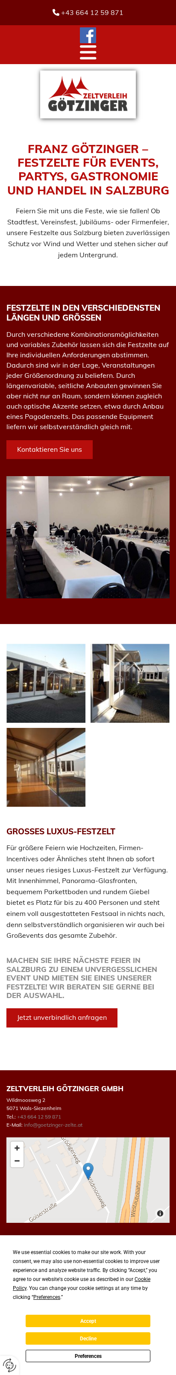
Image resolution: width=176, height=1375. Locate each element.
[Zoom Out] (17, 1160)
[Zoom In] (17, 1148)
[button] (88, 52)
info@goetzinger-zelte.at (53, 1125)
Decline (88, 1339)
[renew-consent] (9, 1365)
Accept (88, 1321)
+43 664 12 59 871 (92, 12)
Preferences (88, 1356)
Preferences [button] (46, 1297)
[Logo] (88, 94)
